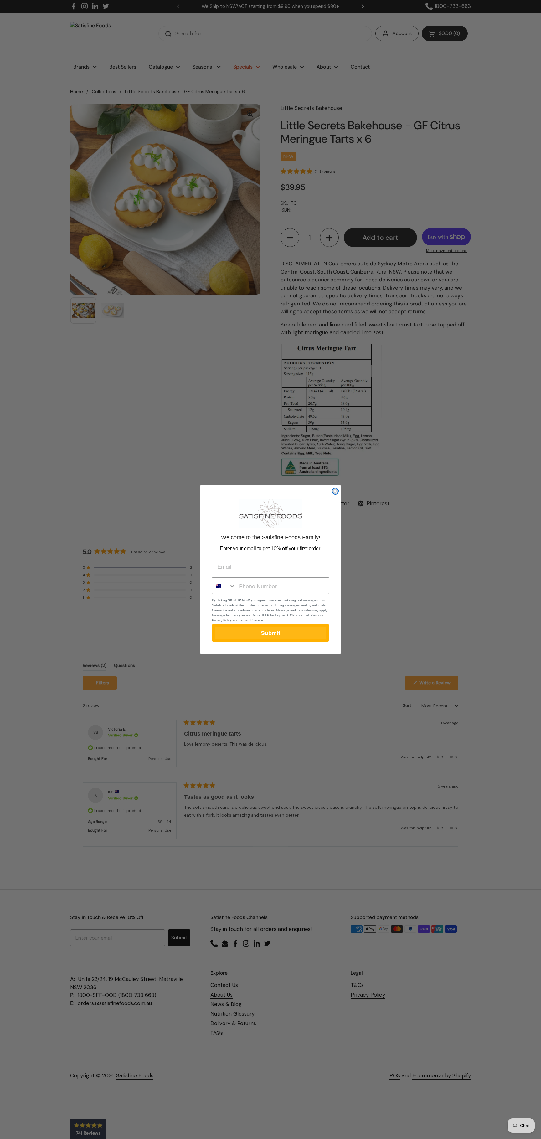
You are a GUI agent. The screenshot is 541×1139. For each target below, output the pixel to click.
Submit (270, 633)
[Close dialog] (335, 491)
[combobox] (224, 586)
